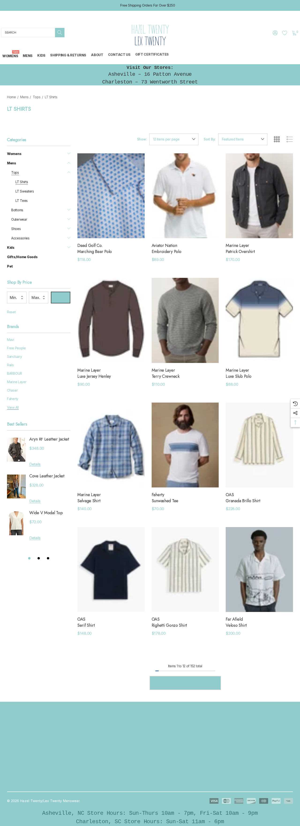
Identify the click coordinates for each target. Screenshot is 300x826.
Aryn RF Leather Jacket (49, 439)
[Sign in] (275, 33)
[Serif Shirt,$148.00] (111, 569)
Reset (11, 312)
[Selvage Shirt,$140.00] (111, 445)
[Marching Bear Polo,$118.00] (111, 195)
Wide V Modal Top (46, 513)
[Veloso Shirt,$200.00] (259, 569)
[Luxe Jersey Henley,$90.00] (111, 320)
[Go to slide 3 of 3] (48, 558)
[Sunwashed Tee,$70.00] (185, 445)
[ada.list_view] (289, 139)
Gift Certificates (89, 785)
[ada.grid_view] (276, 139)
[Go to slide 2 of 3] (39, 558)
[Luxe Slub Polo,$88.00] (259, 320)
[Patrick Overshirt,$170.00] (259, 195)
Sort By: (210, 139)
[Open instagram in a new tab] (232, 744)
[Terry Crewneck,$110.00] (185, 320)
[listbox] (242, 139)
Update (61, 298)
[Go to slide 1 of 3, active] (29, 558)
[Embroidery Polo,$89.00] (185, 195)
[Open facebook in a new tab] (220, 744)
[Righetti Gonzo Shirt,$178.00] (185, 569)
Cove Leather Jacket (46, 476)
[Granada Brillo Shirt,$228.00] (259, 445)
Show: (142, 139)
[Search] (59, 32)
